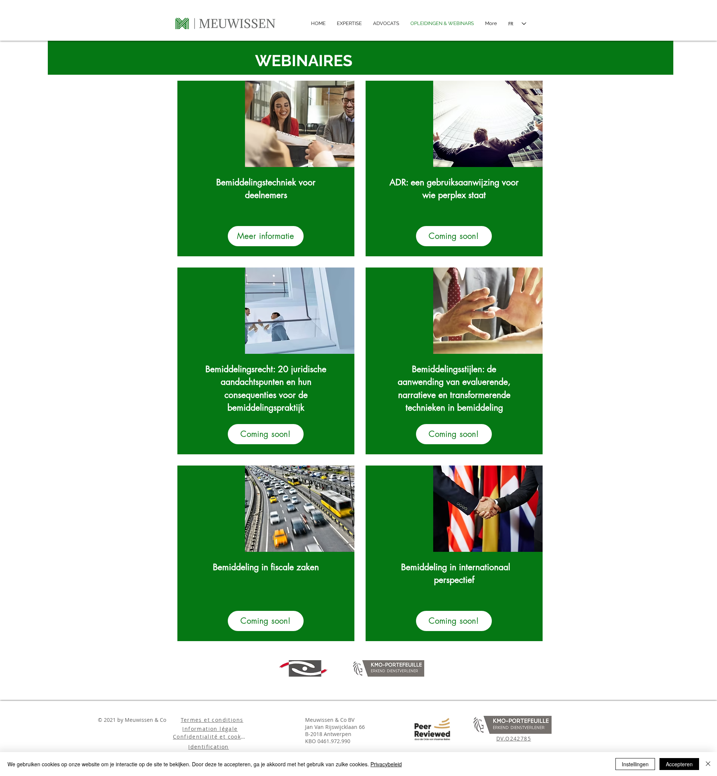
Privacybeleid (386, 764)
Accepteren (679, 764)
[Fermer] (708, 764)
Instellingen (635, 764)
